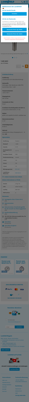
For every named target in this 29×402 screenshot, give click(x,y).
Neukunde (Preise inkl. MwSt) (14, 34)
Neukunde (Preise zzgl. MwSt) (14, 29)
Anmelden (14, 13)
